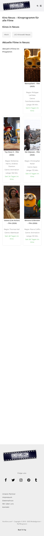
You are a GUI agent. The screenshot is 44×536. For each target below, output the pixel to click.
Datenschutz (7, 501)
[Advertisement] (22, 278)
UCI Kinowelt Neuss (22, 35)
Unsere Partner (8, 494)
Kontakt (5, 507)
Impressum (7, 497)
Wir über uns (8, 504)
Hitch (6, 35)
